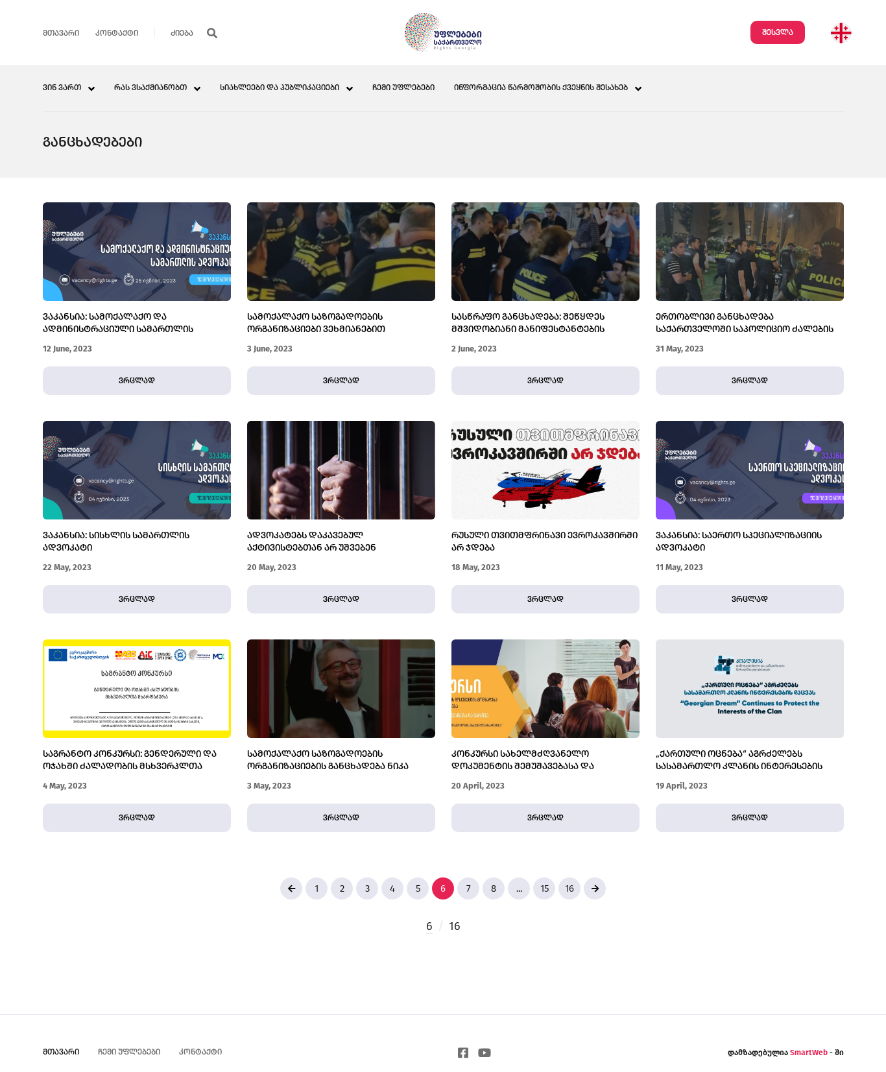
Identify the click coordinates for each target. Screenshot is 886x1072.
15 (544, 888)
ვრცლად (137, 381)
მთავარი (61, 33)
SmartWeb (810, 1052)
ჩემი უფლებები (403, 88)
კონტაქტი (116, 33)
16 (569, 888)
